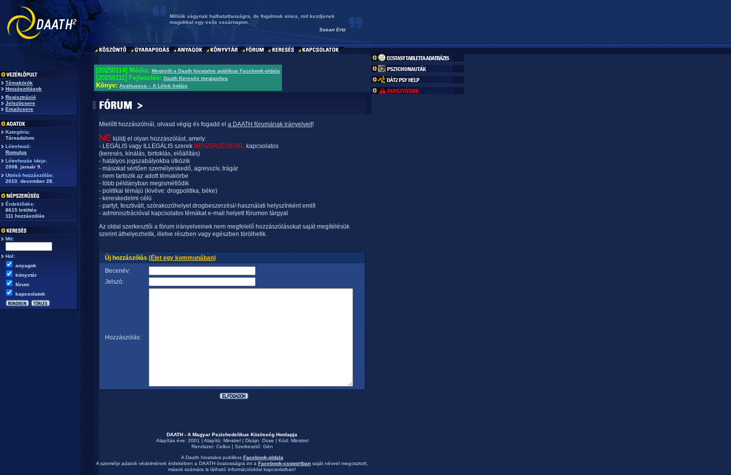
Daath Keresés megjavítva (196, 78)
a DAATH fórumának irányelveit (270, 124)
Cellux (223, 446)
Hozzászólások (23, 88)
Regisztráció (20, 97)
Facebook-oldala (263, 457)
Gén (268, 446)
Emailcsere (19, 109)
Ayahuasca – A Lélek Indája (153, 85)
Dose (268, 440)
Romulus (16, 152)
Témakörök (19, 82)
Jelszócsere (20, 103)
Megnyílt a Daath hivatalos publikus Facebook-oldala (216, 71)
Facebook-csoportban (284, 463)
